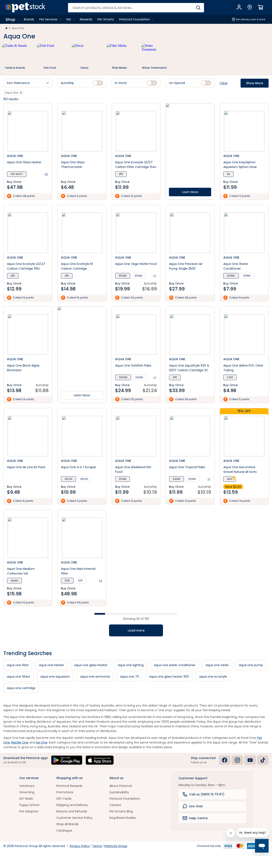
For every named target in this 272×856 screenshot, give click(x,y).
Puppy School (29, 805)
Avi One (41, 742)
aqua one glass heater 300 (169, 676)
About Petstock (120, 786)
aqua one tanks (217, 665)
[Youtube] (250, 760)
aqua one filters (18, 676)
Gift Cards (63, 798)
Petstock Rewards (69, 786)
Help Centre (198, 818)
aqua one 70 (129, 676)
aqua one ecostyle (213, 676)
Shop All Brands (67, 824)
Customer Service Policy (74, 818)
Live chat (196, 806)
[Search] (198, 7)
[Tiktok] (263, 760)
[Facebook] (224, 760)
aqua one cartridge (21, 688)
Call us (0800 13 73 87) (206, 794)
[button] (27, 83)
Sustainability (119, 792)
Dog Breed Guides (122, 818)
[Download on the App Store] (100, 760)
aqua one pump (251, 665)
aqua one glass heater (91, 665)
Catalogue (64, 830)
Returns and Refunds (71, 811)
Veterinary (27, 786)
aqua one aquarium (55, 676)
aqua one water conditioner (174, 665)
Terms (97, 846)
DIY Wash (26, 798)
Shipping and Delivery (72, 805)
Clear (224, 83)
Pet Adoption (28, 811)
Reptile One (19, 742)
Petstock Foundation (124, 798)
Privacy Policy (80, 846)
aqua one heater (51, 665)
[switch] (98, 82)
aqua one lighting (131, 665)
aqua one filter (18, 665)
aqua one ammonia (95, 676)
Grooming (26, 792)
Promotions (64, 792)
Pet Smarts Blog (121, 811)
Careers (115, 805)
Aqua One (18, 28)
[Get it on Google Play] (66, 760)
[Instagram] (237, 760)
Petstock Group (115, 846)
